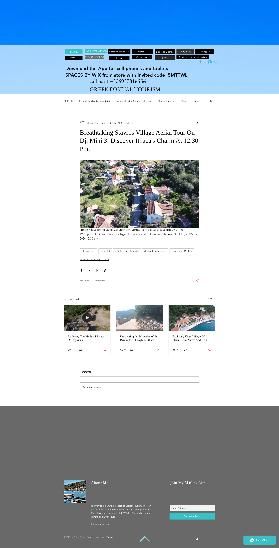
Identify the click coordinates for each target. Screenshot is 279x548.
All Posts (68, 100)
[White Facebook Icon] (197, 540)
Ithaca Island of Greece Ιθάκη (94, 100)
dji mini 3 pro (88, 251)
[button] (211, 101)
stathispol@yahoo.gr (104, 516)
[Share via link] (105, 270)
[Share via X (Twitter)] (89, 270)
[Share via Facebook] (81, 270)
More (197, 100)
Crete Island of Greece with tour (134, 100)
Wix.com (110, 537)
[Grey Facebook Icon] (201, 62)
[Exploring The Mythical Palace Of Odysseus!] (87, 318)
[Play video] (139, 194)
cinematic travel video (155, 251)
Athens (184, 100)
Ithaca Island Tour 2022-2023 (94, 259)
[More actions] (197, 123)
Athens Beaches (166, 100)
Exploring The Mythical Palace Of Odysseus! (86, 338)
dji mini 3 (105, 251)
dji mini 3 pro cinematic (127, 251)
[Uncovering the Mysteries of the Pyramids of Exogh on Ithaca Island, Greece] (139, 318)
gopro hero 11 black (182, 251)
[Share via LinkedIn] (97, 270)
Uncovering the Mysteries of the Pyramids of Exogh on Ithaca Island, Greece (139, 338)
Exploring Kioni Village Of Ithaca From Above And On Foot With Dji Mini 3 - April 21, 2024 (191, 338)
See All (211, 298)
